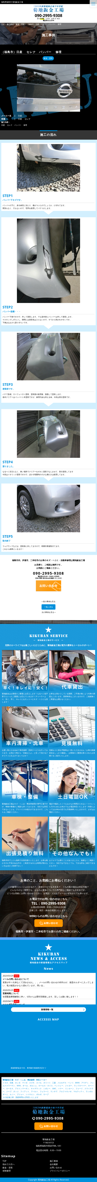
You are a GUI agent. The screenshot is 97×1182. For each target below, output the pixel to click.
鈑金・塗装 (8, 1167)
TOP (4, 1161)
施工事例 (54, 1161)
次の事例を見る (48, 612)
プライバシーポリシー (60, 1170)
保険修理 (7, 1170)
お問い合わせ (56, 1167)
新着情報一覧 (47, 1009)
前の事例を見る (49, 601)
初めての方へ (9, 1164)
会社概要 (54, 1164)
